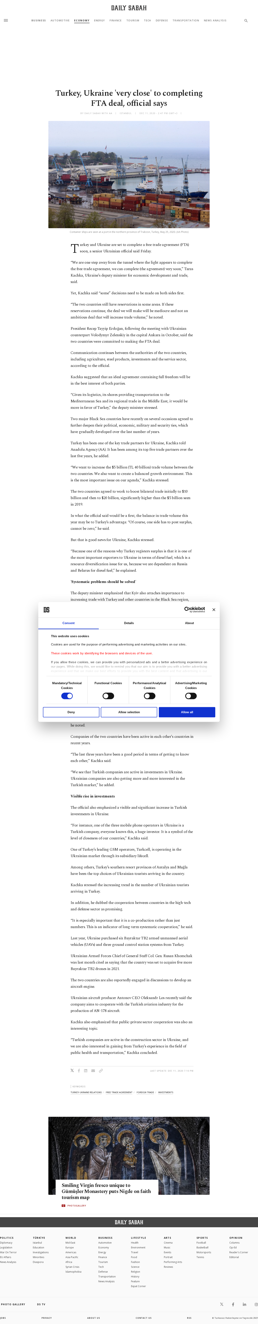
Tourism (132, 20)
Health (134, 1242)
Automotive (60, 20)
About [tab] (189, 623)
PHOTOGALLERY (77, 1205)
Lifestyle (138, 1238)
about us (93, 1318)
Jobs (3, 1318)
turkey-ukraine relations (86, 1092)
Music (167, 1247)
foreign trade (145, 1092)
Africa (69, 1262)
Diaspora (38, 1262)
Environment (138, 1247)
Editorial (234, 1257)
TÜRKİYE (39, 1238)
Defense (162, 20)
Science (135, 1267)
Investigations (41, 1252)
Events (167, 1252)
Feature (135, 1281)
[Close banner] (213, 609)
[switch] (108, 696)
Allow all (187, 712)
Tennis (200, 1257)
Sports (202, 1238)
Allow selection (129, 712)
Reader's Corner (238, 1252)
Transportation (186, 20)
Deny (71, 712)
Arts (167, 1238)
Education (38, 1247)
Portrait (168, 1257)
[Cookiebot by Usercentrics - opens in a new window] (187, 610)
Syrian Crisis (72, 1267)
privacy (47, 1318)
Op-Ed (233, 1247)
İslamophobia (73, 1271)
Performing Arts (173, 1262)
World (71, 1238)
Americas (71, 1252)
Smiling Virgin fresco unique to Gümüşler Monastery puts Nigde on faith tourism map (106, 1191)
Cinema (168, 1242)
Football (201, 1242)
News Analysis (215, 20)
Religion (135, 1271)
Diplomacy (6, 1242)
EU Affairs (5, 1257)
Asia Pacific (72, 1257)
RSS (189, 1318)
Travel (134, 1252)
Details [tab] (129, 623)
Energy (99, 20)
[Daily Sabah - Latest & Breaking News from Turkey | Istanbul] (129, 7)
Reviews (168, 1267)
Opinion (236, 1238)
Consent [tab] (68, 623)
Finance (116, 20)
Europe (70, 1247)
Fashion (135, 1262)
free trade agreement (119, 1092)
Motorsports (204, 1252)
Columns (234, 1242)
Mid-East (70, 1242)
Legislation (6, 1247)
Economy (81, 20)
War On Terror (8, 1252)
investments (165, 1092)
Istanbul (37, 1242)
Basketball (202, 1247)
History (135, 1276)
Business (38, 20)
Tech (147, 20)
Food (134, 1257)
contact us (144, 1318)
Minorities (38, 1257)
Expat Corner (138, 1286)
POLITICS (7, 1238)
